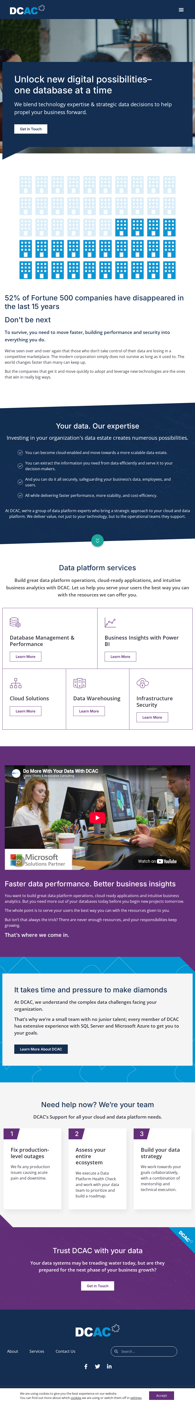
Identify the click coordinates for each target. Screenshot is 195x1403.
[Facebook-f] (86, 1366)
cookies (76, 1398)
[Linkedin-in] (109, 1366)
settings (135, 1398)
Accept (161, 1395)
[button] (181, 10)
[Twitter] (97, 1366)
